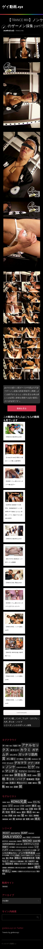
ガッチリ (13, 755)
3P (3, 746)
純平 (10, 819)
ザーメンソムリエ (21, 847)
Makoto (30, 802)
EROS (28, 837)
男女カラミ (22, 782)
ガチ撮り (12, 847)
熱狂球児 (9, 864)
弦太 (8, 812)
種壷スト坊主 (33, 864)
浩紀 (18, 816)
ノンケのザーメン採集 (21, 725)
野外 (7, 787)
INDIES (19, 841)
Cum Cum (31, 833)
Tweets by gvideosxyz (10, 932)
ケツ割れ (20, 759)
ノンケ (18, 718)
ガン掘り (11, 758)
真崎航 (36, 816)
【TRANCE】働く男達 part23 (13, 582)
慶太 (24, 812)
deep (24, 837)
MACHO (27, 841)
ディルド (10, 763)
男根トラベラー (20, 864)
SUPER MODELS (9, 844)
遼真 (28, 819)
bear (11, 746)
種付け (35, 783)
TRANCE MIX (20, 31)
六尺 (6, 722)
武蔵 (10, 815)
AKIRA (4, 802)
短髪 (30, 783)
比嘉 (14, 816)
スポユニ (35, 759)
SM (20, 746)
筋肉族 (5, 867)
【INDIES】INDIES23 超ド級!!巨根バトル (14, 654)
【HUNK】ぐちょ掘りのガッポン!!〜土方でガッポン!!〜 (14, 604)
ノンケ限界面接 (26, 852)
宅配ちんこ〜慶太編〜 (17, 861)
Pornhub (5, 886)
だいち (36, 801)
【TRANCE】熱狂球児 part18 (13, 437)
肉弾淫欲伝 (11, 867)
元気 (4, 809)
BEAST (6, 832)
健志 (39, 806)
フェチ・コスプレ (30, 718)
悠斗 (13, 812)
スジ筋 (11, 718)
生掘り (13, 782)
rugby (15, 746)
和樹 (11, 809)
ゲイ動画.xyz (12, 6)
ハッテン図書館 (14, 855)
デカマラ (20, 763)
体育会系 (20, 775)
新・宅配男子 (30, 861)
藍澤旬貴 (19, 819)
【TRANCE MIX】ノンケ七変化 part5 (13, 628)
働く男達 (9, 858)
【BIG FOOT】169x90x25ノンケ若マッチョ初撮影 (14, 560)
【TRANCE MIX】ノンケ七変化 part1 (13, 701)
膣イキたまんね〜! (21, 867)
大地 (22, 809)
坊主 (29, 775)
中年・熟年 (9, 775)
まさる (5, 806)
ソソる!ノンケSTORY (15, 850)
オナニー (14, 750)
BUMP (24, 832)
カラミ (25, 749)
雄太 (37, 818)
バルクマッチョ (22, 767)
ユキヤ (28, 806)
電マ (11, 787)
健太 (34, 805)
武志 (6, 816)
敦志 (29, 811)
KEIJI (8, 802)
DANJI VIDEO (12, 836)
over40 (36, 840)
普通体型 (30, 779)
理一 (26, 816)
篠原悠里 (5, 819)
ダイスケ (16, 806)
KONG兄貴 (19, 801)
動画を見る (22, 408)
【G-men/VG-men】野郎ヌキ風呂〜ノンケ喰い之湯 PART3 (14, 459)
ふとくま (19, 844)
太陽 (31, 809)
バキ (22, 806)
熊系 (6, 783)
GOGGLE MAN (12, 841)
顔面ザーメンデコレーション (27, 871)
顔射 (16, 787)
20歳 (7, 746)
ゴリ (10, 805)
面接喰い (14, 871)
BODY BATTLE (15, 833)
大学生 (34, 775)
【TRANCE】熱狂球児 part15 (13, 539)
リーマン (32, 771)
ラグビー (23, 771)
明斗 (34, 812)
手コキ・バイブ (15, 722)
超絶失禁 (30, 867)
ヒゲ (31, 767)
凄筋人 (17, 857)
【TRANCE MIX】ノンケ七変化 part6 (13, 677)
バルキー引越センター (27, 855)
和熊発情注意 (28, 858)
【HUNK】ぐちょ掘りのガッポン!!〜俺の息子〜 (14, 482)
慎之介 (19, 812)
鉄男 (32, 819)
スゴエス (30, 847)
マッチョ (11, 771)
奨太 (35, 809)
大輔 (26, 809)
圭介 (17, 809)
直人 (30, 816)
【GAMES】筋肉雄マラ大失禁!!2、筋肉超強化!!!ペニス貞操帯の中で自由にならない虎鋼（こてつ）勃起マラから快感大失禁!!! (13, 511)
